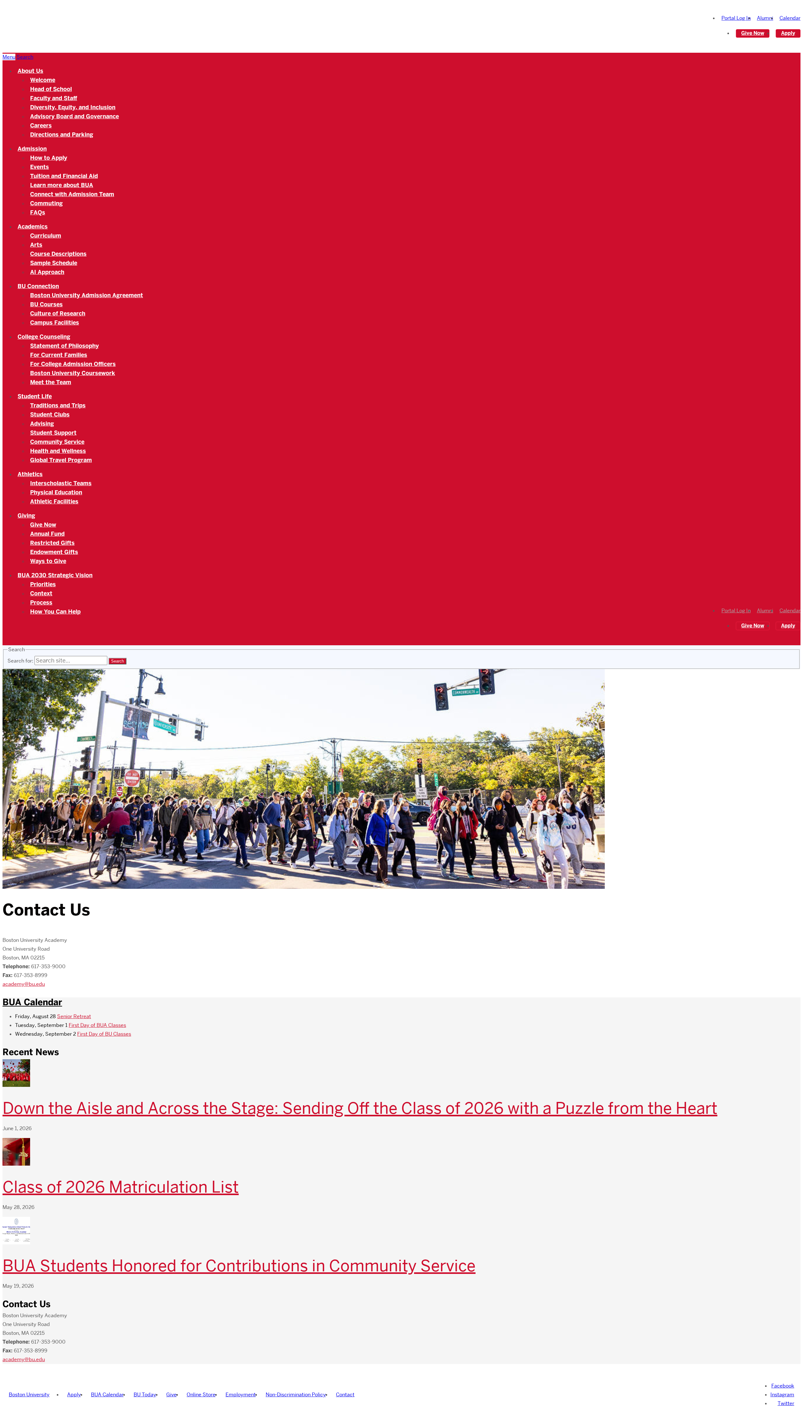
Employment (241, 1394)
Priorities (43, 584)
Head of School (51, 89)
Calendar (789, 18)
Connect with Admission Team (72, 194)
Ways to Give (48, 561)
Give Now (752, 33)
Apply (788, 33)
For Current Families (58, 355)
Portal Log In (736, 18)
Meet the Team (50, 382)
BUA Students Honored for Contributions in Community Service (239, 1266)
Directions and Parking (61, 134)
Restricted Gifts (52, 543)
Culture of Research (57, 313)
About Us (30, 71)
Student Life (35, 396)
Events (39, 167)
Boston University (29, 1394)
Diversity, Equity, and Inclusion (72, 107)
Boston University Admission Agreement (86, 295)
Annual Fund (47, 534)
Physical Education (56, 492)
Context (41, 593)
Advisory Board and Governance (74, 116)
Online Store (201, 1394)
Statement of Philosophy (64, 346)
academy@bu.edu (24, 984)
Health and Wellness (58, 451)
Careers (41, 125)
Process (41, 602)
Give (171, 1394)
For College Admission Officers (73, 364)
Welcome (42, 80)
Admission (32, 149)
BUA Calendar (32, 1002)
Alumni (765, 18)
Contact (345, 1394)
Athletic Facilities (54, 501)
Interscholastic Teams (61, 483)
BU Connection (38, 286)
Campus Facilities (54, 322)
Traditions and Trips (58, 405)
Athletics (30, 474)
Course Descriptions (58, 254)
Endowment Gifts (54, 552)
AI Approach (47, 272)
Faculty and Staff (53, 98)
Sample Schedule (53, 263)
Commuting (46, 203)
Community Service (57, 442)
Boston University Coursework (72, 373)
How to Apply (48, 158)
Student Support (53, 433)
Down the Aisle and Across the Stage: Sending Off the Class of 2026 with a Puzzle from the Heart (360, 1108)
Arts (36, 245)
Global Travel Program (61, 460)
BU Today (145, 1394)
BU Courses (46, 304)
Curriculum (45, 235)
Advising (42, 423)
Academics (33, 226)
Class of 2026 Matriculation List (121, 1187)
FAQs (37, 212)
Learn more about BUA (61, 185)
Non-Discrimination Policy (296, 1394)
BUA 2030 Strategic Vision (55, 575)
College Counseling (44, 337)
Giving (26, 515)
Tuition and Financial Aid (64, 176)
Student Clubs (50, 414)
